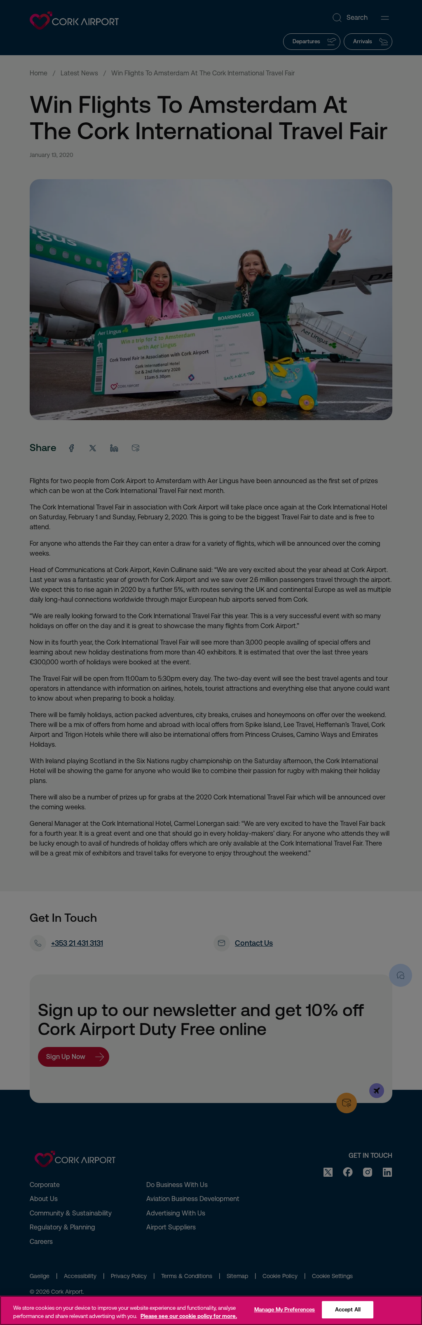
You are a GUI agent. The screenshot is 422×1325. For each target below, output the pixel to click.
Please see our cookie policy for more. (189, 1316)
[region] (211, 1310)
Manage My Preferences (284, 1309)
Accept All (348, 1309)
